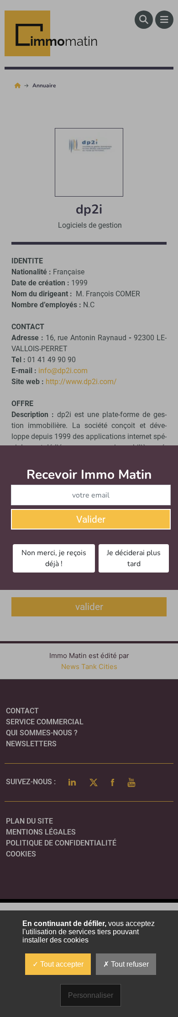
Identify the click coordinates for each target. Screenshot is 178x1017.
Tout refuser (129, 964)
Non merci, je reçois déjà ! (53, 558)
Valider (90, 519)
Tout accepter (61, 964)
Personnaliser (90, 995)
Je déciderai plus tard (134, 558)
